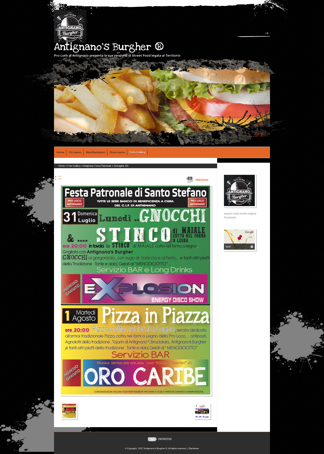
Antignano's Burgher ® (109, 47)
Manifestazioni (95, 152)
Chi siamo (75, 152)
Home (60, 152)
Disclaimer (194, 448)
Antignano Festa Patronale (97, 165)
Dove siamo (117, 152)
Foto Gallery (137, 152)
